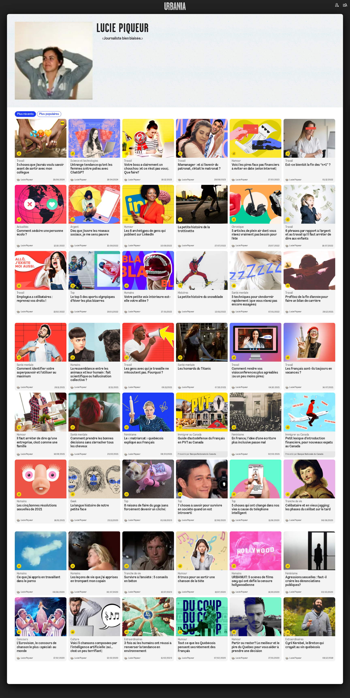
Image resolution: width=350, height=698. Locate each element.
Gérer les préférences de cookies (175, 389)
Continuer (198, 342)
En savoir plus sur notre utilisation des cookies (175, 393)
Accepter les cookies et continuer (175, 381)
